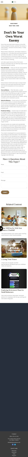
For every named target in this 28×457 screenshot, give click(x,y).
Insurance (14, 455)
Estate (14, 453)
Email (2, 172)
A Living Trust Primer (9, 259)
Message (3, 180)
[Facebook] (13, 444)
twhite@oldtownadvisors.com (14, 442)
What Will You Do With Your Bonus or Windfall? (11, 229)
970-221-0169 (15, 436)
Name (2, 164)
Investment (14, 452)
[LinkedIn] (15, 444)
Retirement (14, 450)
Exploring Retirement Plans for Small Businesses (12, 291)
